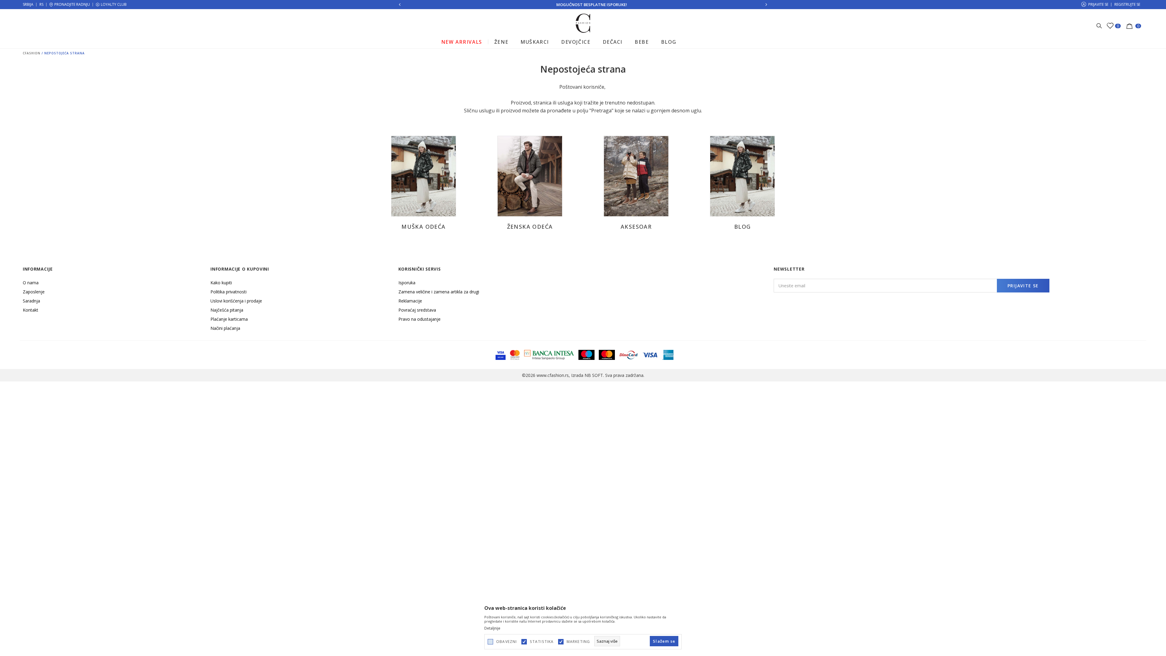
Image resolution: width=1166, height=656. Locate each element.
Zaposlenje (34, 292)
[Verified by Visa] (501, 354)
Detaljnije (492, 628)
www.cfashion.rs (553, 375)
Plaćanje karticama (229, 319)
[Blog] (742, 175)
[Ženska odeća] (529, 175)
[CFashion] (583, 22)
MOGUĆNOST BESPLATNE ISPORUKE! (583, 4)
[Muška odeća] (423, 175)
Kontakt (30, 310)
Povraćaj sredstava (417, 310)
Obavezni (506, 642)
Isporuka (406, 282)
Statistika (542, 642)
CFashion (31, 53)
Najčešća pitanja (226, 310)
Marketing (578, 642)
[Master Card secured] (515, 354)
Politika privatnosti (228, 292)
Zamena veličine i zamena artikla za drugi (438, 292)
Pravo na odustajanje (419, 319)
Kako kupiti (221, 282)
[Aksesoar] (636, 175)
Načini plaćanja (225, 328)
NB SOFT (594, 375)
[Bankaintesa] (549, 354)
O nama (31, 282)
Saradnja (31, 301)
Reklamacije (410, 301)
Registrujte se (1127, 4)
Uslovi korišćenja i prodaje (236, 301)
